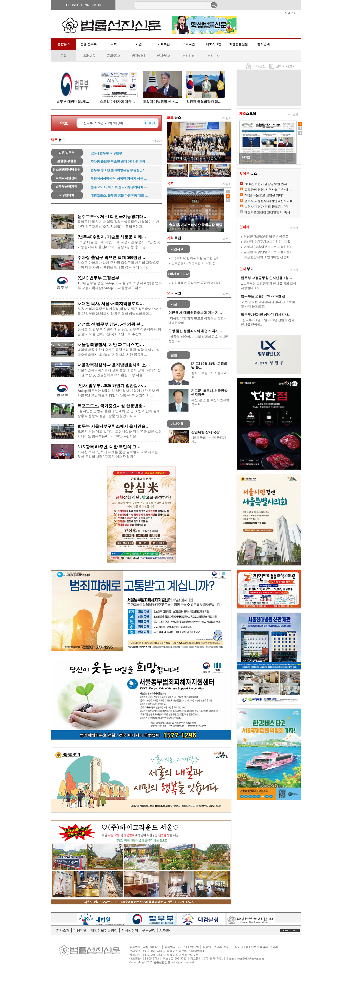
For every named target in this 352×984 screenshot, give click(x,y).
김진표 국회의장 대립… (203, 102)
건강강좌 (188, 55)
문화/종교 (113, 55)
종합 (64, 55)
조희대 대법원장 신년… (160, 102)
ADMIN (164, 930)
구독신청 (259, 66)
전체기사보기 (286, 66)
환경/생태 (138, 55)
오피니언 (188, 44)
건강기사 (213, 55)
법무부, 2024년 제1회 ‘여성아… (104, 123)
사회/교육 (88, 55)
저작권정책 (129, 930)
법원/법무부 (88, 44)
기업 (139, 44)
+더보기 (157, 140)
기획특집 (163, 44)
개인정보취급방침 (104, 930)
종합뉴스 (63, 44)
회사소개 (63, 930)
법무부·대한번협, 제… (72, 102)
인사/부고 (163, 55)
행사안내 (263, 44)
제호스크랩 (213, 44)
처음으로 (290, 12)
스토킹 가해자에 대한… (117, 102)
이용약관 (80, 930)
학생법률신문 (238, 44)
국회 (114, 44)
